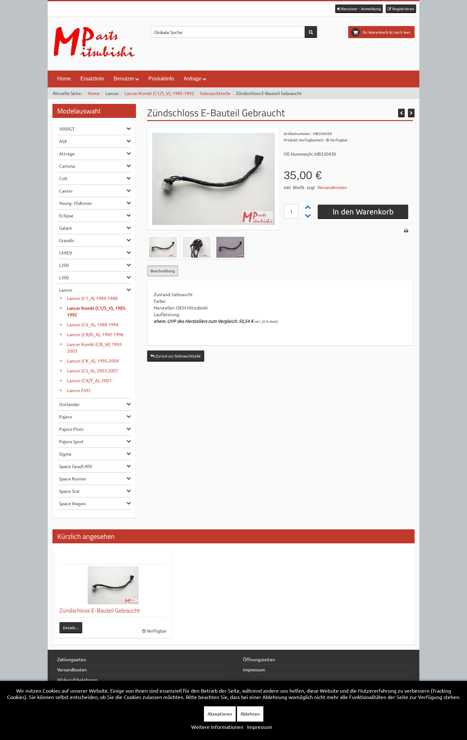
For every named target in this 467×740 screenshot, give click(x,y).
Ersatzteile (92, 78)
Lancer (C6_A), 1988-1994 (92, 324)
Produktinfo (161, 78)
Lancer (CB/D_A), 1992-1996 (95, 334)
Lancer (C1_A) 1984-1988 (92, 298)
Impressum (254, 669)
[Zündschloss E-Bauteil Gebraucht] (112, 585)
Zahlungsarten (71, 659)
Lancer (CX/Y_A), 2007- (90, 380)
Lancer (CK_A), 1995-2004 (93, 360)
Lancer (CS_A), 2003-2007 (92, 370)
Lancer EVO (78, 390)
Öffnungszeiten (259, 659)
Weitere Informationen (217, 726)
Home (64, 78)
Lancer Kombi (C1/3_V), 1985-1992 (159, 93)
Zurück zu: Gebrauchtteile (177, 355)
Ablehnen (250, 713)
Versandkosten (332, 187)
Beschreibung (163, 270)
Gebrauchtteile (215, 93)
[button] (359, 8)
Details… (71, 627)
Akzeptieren (219, 713)
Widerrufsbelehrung (77, 679)
